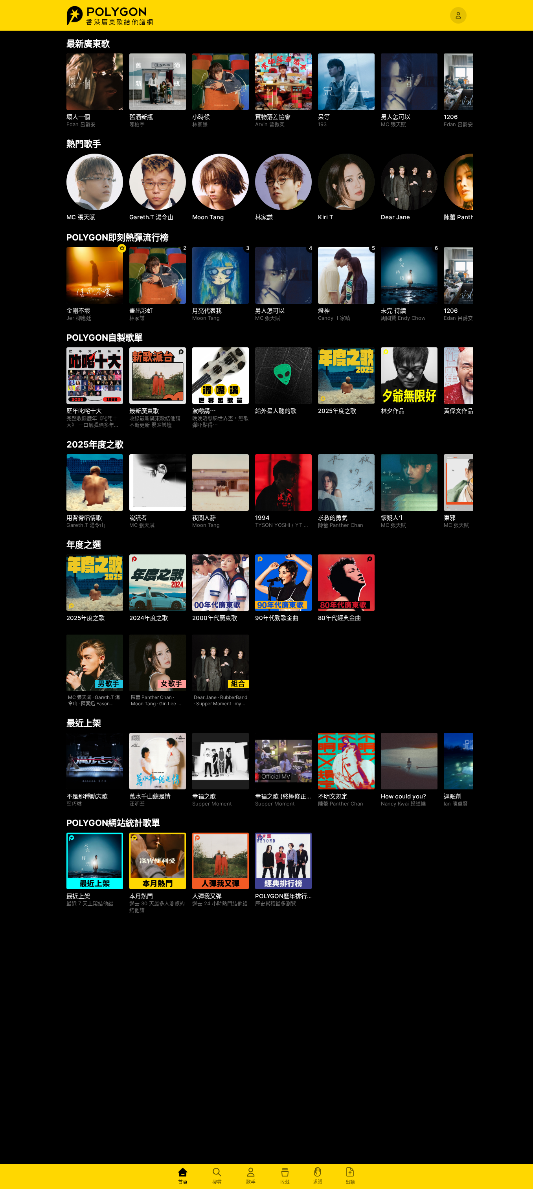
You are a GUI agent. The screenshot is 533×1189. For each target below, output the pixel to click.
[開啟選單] (458, 15)
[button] (125, 11)
